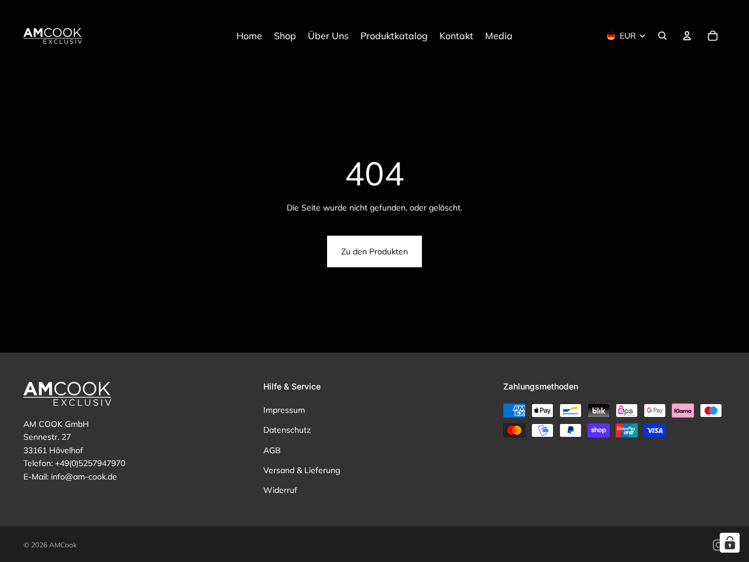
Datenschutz (287, 430)
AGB (272, 449)
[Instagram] (719, 545)
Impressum (284, 410)
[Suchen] (662, 36)
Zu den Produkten (374, 251)
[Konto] (687, 36)
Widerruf (280, 490)
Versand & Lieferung (301, 470)
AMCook (63, 544)
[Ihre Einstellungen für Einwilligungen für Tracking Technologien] (730, 543)
